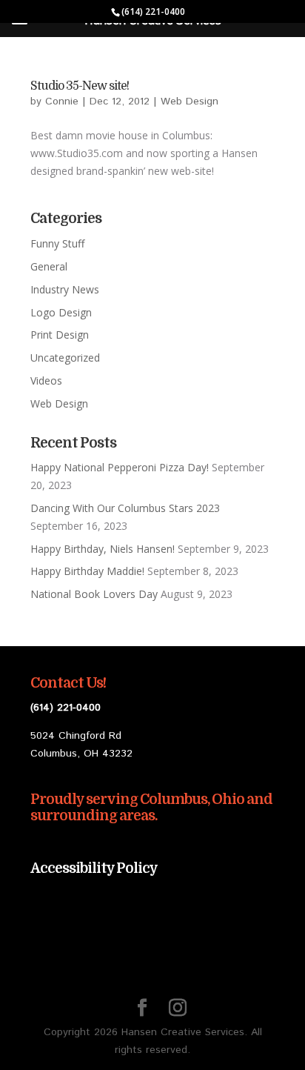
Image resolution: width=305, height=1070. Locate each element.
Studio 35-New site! (79, 86)
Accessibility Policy (94, 868)
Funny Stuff (57, 243)
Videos (46, 380)
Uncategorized (65, 357)
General (48, 266)
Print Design (59, 335)
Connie (61, 101)
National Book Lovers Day (94, 594)
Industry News (64, 289)
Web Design (189, 101)
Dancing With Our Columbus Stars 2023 (125, 508)
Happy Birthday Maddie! (87, 571)
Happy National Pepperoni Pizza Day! (119, 467)
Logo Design (61, 312)
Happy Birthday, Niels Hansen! (102, 549)
